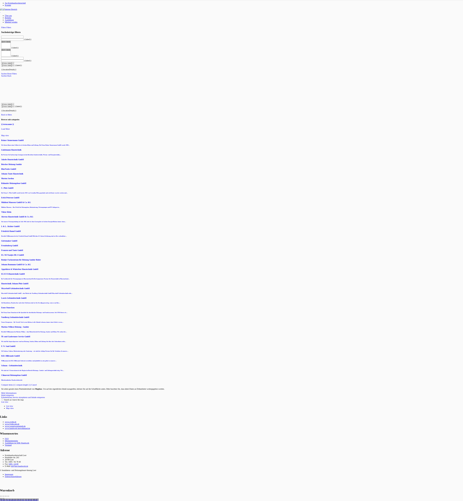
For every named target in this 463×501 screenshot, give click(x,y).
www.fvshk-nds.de (12, 424)
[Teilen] (3, 496)
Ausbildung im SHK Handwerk (17, 443)
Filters (3, 27)
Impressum (9, 474)
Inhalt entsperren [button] (7, 395)
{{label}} (27, 39)
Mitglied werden (11, 22)
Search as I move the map (14, 400)
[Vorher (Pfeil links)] (1, 498)
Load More (5, 129)
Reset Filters (12, 74)
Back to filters (6, 115)
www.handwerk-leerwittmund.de (17, 428)
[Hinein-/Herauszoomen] (8, 496)
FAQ (7, 439)
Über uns (8, 16)
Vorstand (8, 445)
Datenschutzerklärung (13, 477)
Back (9, 76)
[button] (19, 500)
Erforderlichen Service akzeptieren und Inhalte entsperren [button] (23, 397)
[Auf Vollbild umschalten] (6, 496)
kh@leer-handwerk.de (19, 466)
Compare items (16, 385)
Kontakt (8, 5)
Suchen (4, 74)
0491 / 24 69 (13, 464)
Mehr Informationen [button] (9, 393)
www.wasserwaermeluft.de (15, 426)
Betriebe (8, 18)
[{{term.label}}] (6, 42)
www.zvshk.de (10, 422)
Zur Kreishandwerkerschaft (15, 3)
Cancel (34, 385)
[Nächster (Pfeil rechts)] (3, 498)
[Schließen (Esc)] (1, 496)
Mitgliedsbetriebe (11, 441)
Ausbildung (9, 20)
